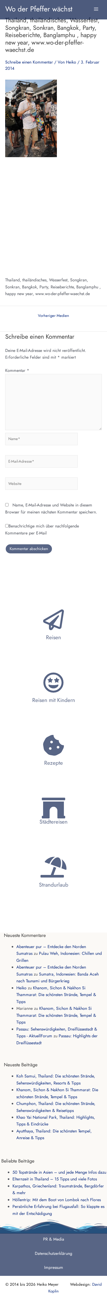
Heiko (21, 988)
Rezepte (53, 763)
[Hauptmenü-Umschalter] (96, 6)
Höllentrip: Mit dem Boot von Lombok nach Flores (56, 1200)
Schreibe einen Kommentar (29, 62)
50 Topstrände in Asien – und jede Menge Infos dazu (59, 1172)
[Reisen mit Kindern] (53, 682)
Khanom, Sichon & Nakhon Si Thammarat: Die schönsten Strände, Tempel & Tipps (56, 995)
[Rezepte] (53, 745)
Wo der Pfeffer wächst (38, 8)
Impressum (53, 1267)
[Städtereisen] (53, 808)
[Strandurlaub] (53, 867)
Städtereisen (53, 822)
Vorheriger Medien (53, 316)
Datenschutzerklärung (53, 1253)
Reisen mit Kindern (53, 700)
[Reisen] (53, 619)
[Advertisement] (53, 216)
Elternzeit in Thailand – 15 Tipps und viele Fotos (54, 1179)
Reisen (53, 637)
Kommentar (17, 370)
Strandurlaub (53, 885)
